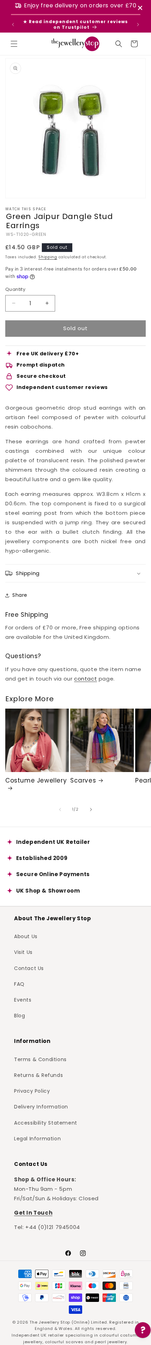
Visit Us (23, 952)
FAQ (19, 984)
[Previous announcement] (13, 24)
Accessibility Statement (45, 1122)
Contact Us (29, 968)
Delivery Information (41, 1106)
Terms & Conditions (40, 1059)
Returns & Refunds (38, 1075)
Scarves (83, 780)
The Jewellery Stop (49, 1322)
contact (85, 678)
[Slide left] (60, 809)
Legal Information (37, 1138)
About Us (26, 936)
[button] (14, 44)
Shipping (47, 257)
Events (23, 999)
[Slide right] (91, 809)
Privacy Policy (32, 1090)
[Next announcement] (138, 24)
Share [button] (19, 595)
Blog (19, 1015)
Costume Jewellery (36, 781)
